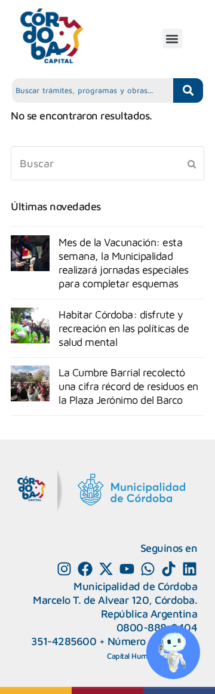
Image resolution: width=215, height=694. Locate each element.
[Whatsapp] (147, 568)
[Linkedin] (189, 568)
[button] (172, 38)
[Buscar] (107, 163)
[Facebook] (85, 568)
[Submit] (192, 164)
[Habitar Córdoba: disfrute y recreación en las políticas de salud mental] (30, 325)
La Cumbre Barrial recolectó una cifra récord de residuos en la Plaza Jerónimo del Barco (128, 386)
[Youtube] (126, 568)
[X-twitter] (106, 568)
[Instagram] (64, 568)
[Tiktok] (168, 568)
